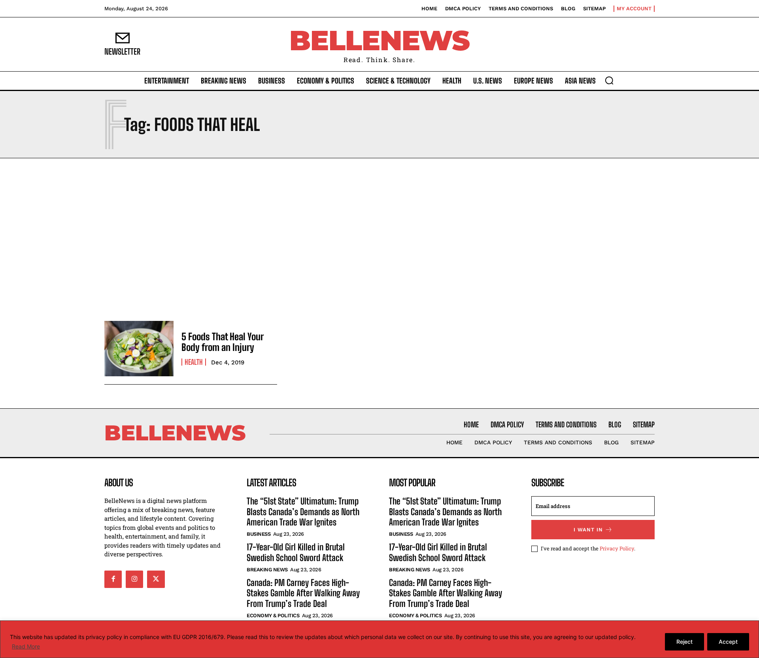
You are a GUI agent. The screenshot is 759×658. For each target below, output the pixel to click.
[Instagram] (134, 579)
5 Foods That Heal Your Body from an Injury (222, 342)
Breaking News (267, 570)
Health (194, 362)
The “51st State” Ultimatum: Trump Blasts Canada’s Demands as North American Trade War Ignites (303, 511)
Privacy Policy (617, 548)
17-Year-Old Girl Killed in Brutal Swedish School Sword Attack (296, 552)
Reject (684, 641)
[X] (155, 579)
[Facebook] (113, 579)
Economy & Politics (273, 615)
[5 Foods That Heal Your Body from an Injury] (139, 348)
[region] (379, 639)
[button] (609, 80)
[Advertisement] (379, 237)
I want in (588, 530)
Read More (26, 646)
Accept (728, 641)
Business (258, 534)
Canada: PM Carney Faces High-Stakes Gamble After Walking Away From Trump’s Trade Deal (303, 593)
